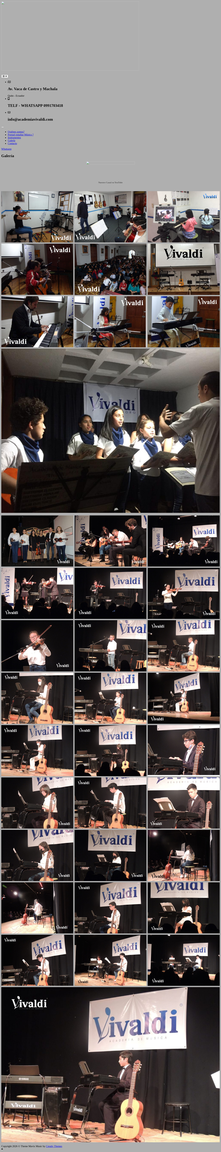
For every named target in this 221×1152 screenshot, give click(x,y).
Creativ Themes (54, 1146)
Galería (11, 140)
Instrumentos (14, 137)
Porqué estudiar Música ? (20, 134)
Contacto (12, 143)
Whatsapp (6, 149)
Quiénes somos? (16, 131)
